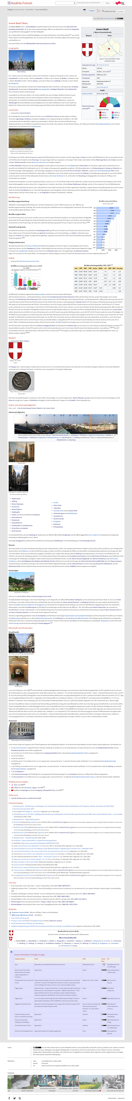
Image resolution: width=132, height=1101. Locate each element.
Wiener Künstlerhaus (99, 559)
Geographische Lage (88, 65)
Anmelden (120, 11)
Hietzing (31, 943)
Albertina (25, 551)
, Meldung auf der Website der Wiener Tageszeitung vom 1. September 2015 (53, 848)
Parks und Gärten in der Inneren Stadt (25, 862)
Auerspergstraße (44, 89)
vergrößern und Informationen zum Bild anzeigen (117, 434)
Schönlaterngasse (59, 513)
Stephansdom (16, 499)
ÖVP (106, 94)
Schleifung (31, 535)
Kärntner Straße (58, 519)
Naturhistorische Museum (100, 556)
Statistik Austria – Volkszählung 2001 (25, 838)
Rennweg (35, 160)
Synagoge (19, 541)
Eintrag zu (20, 921)
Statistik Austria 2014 (20, 827)
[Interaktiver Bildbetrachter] (115, 435)
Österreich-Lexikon (56, 921)
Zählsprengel (13, 103)
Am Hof (97, 171)
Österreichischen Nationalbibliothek (92, 561)
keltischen (49, 116)
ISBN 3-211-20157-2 (80, 899)
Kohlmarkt (56, 524)
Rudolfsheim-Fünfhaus (53, 943)
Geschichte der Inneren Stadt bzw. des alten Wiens (27, 923)
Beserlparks (105, 621)
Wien (22, 29)
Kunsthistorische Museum (78, 556)
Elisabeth (17, 605)
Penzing (40, 943)
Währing (85, 943)
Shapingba (24, 790)
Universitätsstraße (70, 89)
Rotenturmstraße (20, 162)
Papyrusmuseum (116, 561)
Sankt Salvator (16, 531)
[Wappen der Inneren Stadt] (15, 351)
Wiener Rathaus (21, 72)
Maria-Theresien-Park (112, 610)
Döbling (94, 943)
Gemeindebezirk (31, 27)
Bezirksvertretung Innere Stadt (29, 261)
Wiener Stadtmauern (74, 184)
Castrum (83, 157)
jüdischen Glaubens (82, 251)
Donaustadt (65, 946)
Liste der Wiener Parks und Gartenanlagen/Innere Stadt (33, 596)
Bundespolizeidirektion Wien (79, 753)
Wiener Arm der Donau (39, 162)
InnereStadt (20, 941)
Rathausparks (32, 607)
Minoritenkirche (67, 437)
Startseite (9, 3)
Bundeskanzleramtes (109, 761)
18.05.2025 (93, 1047)
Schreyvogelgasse (44, 623)
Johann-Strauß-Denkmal (71, 602)
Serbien (74, 233)
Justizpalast (74, 435)
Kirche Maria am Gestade (20, 528)
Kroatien (18, 235)
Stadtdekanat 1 (31, 248)
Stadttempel (58, 541)
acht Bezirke (25, 190)
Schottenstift (16, 525)
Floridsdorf (114, 943)
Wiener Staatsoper (17, 504)
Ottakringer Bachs (101, 160)
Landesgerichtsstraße (57, 89)
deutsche (42, 233)
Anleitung (20, 824)
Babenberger (106, 171)
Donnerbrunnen (58, 511)
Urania (39, 87)
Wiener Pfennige (78, 398)
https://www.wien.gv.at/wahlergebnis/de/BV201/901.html (39, 843)
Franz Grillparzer (28, 605)
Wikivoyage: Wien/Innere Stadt (22, 915)
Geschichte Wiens (25, 113)
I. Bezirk (16, 788)
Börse (75, 621)
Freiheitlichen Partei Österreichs (28, 299)
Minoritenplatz (18, 777)
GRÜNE (104, 118)
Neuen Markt (73, 511)
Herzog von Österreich (112, 168)
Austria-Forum (21, 3)
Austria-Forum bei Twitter (14, 1098)
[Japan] (12, 785)
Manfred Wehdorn (16, 904)
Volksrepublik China (48, 790)
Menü (107, 3)
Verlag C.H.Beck (46, 902)
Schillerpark (59, 618)
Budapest (28, 788)
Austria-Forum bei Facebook (9, 1098)
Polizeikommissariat (17, 750)
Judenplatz (57, 508)
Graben (113, 160)
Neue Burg (82, 176)
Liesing (74, 946)
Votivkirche (33, 437)
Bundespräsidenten (104, 124)
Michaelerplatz (58, 527)
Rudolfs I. (73, 400)
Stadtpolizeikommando (105, 748)
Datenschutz (112, 1098)
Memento (25, 822)
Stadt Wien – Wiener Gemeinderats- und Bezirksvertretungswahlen (35, 840)
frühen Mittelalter (16, 166)
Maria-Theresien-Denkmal (20, 612)
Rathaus (108, 435)
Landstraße (38, 78)
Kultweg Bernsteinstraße (114, 1091)
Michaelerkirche (61, 440)
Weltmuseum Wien (15, 566)
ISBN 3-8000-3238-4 (63, 896)
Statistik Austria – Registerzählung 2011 (26, 819)
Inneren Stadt (74, 931)
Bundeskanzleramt (53, 437)
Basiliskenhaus (72, 513)
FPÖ (115, 118)
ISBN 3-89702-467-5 (64, 886)
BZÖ (59, 322)
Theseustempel (23, 437)
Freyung (16, 623)
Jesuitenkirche (58, 516)
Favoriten (107, 941)
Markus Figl (100, 94)
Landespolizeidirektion (51, 753)
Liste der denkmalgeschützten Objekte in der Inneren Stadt (35, 408)
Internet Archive (57, 822)
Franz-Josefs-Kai (93, 535)
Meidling (22, 943)
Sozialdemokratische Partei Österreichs (62, 297)
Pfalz (112, 171)
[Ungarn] (12, 788)
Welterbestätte (30, 43)
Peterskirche (15, 520)
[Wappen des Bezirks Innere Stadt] (11, 933)
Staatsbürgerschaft (43, 230)
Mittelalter (34, 400)
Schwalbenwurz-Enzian (26, 1091)
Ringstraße (75, 29)
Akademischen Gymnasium (43, 618)
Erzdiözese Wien (35, 126)
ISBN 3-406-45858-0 (68, 902)
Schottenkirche (27, 525)
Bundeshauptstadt (15, 29)
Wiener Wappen (24, 341)
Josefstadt (57, 81)
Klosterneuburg (98, 168)
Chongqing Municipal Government (25, 875)
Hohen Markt (83, 166)
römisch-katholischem (34, 246)
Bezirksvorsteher (87, 94)
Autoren (99, 1047)
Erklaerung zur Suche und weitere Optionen (88, 2)
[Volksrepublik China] (12, 790)
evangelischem (23, 251)
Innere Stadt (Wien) (83, 1047)
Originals (33, 822)
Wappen (14, 367)
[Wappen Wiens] (10, 939)
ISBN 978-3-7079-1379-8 (69, 904)
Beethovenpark (16, 618)
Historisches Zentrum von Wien (45, 43)
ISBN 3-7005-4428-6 (89, 894)
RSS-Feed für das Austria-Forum (20, 1098)
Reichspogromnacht (88, 541)
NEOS (116, 113)
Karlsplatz (75, 87)
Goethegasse (19, 771)
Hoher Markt (57, 505)
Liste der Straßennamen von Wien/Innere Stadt (26, 798)
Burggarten (40, 605)
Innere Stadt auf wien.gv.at (19, 918)
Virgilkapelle (16, 512)
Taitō (15, 785)
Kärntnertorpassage (21, 774)
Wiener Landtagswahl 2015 (46, 326)
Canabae (42, 119)
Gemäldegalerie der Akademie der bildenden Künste (38, 561)
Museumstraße (33, 89)
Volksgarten (85, 602)
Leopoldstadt (13, 78)
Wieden (64, 78)
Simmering (117, 941)
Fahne (10, 400)
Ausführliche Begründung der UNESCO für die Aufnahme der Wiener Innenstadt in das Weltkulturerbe (43, 926)
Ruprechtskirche (17, 523)
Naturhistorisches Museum (60, 435)
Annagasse (56, 521)
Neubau (35, 81)
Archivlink (17, 822)
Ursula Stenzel (117, 309)
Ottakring (67, 943)
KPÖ (103, 113)
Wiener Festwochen (99, 607)
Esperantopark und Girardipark (75, 616)
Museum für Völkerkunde (104, 564)
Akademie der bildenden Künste (78, 618)
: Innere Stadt (20, 912)
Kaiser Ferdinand (57, 176)
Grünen (49, 299)
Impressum (121, 1098)
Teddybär (73, 566)
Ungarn (34, 788)
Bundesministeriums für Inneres (84, 777)
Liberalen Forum (81, 302)
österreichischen (71, 27)
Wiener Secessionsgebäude (80, 559)
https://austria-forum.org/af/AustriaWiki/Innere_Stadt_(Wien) (60, 1066)
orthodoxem (50, 251)
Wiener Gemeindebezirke (68, 938)
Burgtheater (42, 437)
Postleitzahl (86, 78)
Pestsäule (37, 515)
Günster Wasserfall (49, 1091)
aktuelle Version (109, 18)
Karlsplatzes (42, 616)
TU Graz (120, 3)
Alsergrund (14, 83)
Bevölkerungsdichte (88, 75)
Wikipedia (68, 1047)
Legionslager (20, 119)
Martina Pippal (16, 902)
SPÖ (103, 115)
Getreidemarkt (13, 89)
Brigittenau (104, 943)
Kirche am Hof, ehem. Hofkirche (78, 171)
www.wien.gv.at (102, 87)
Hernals (76, 943)
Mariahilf (17, 81)
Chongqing (38, 790)
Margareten (60, 941)
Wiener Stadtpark (75, 600)
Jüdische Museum (77, 564)
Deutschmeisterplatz (20, 748)
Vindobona (27, 119)
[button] (91, 11)
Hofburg (85, 173)
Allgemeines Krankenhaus (96, 435)
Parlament (83, 435)
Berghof (73, 166)
